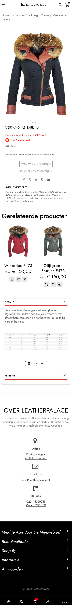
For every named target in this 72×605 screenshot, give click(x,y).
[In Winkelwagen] (12, 279)
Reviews (10, 375)
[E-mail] (48, 179)
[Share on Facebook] (24, 179)
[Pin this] (42, 179)
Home (5, 15)
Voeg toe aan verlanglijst (36, 164)
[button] (32, 122)
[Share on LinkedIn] (36, 179)
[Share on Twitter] (30, 179)
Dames (45, 15)
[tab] (36, 302)
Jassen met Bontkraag (25, 15)
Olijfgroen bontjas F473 (53, 268)
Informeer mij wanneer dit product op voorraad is (29, 154)
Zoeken (60, 5)
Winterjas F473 (18, 265)
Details (10, 302)
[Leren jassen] (33, 5)
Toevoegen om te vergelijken (36, 171)
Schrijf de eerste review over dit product (25, 135)
